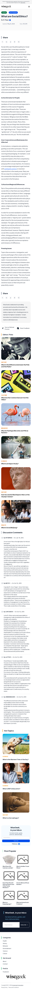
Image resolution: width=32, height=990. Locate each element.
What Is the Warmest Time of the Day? (16, 759)
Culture (4, 395)
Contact (5, 964)
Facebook (6, 972)
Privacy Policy (4, 987)
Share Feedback (25, 328)
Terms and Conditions (13, 987)
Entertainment (7, 948)
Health (3, 525)
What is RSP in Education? (11, 789)
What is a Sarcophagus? (11, 818)
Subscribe (16, 840)
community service (10, 169)
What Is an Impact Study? (10, 464)
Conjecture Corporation (17, 985)
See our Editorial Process (9, 328)
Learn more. (23, 2)
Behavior (4, 428)
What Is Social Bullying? (9, 527)
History (4, 362)
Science (4, 461)
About (4, 961)
